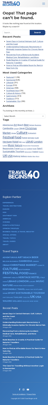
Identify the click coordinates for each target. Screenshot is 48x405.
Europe (9, 85)
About (5, 244)
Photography (35, 145)
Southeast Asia (12, 90)
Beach (20, 124)
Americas (10, 88)
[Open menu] (43, 3)
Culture (22, 132)
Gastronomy (11, 96)
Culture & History (13, 93)
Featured (10, 77)
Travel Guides (9, 241)
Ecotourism (32, 133)
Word (37, 156)
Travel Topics (9, 238)
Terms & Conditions (19, 394)
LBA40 (29, 141)
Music (11, 145)
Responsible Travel (11, 148)
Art (15, 124)
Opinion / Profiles (11, 228)
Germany (31, 138)
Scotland (29, 149)
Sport (39, 148)
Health (37, 138)
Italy (20, 142)
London (38, 141)
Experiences (8, 203)
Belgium (31, 125)
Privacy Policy (31, 394)
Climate (13, 133)
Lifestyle (9, 82)
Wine (33, 156)
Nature (18, 145)
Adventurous (8, 125)
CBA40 (22, 128)
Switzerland (28, 152)
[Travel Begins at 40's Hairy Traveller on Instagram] (23, 389)
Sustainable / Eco (13, 101)
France (24, 137)
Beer (26, 124)
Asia (4, 212)
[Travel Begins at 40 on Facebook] (19, 389)
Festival (8, 137)
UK (5, 155)
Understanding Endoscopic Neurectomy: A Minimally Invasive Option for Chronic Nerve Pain (24, 49)
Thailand (35, 152)
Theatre (41, 152)
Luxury (5, 145)
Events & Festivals (11, 225)
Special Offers (9, 235)
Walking (16, 156)
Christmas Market (23, 265)
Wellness (24, 156)
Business (38, 125)
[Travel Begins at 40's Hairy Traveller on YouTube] (28, 389)
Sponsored (10, 80)
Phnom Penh (27, 145)
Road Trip (23, 148)
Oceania (6, 222)
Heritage (7, 141)
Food (18, 137)
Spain (35, 149)
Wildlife (29, 156)
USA (10, 156)
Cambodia (8, 128)
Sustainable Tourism (13, 151)
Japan (23, 142)
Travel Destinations (12, 206)
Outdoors (10, 98)
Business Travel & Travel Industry (18, 232)
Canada (16, 129)
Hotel (15, 141)
